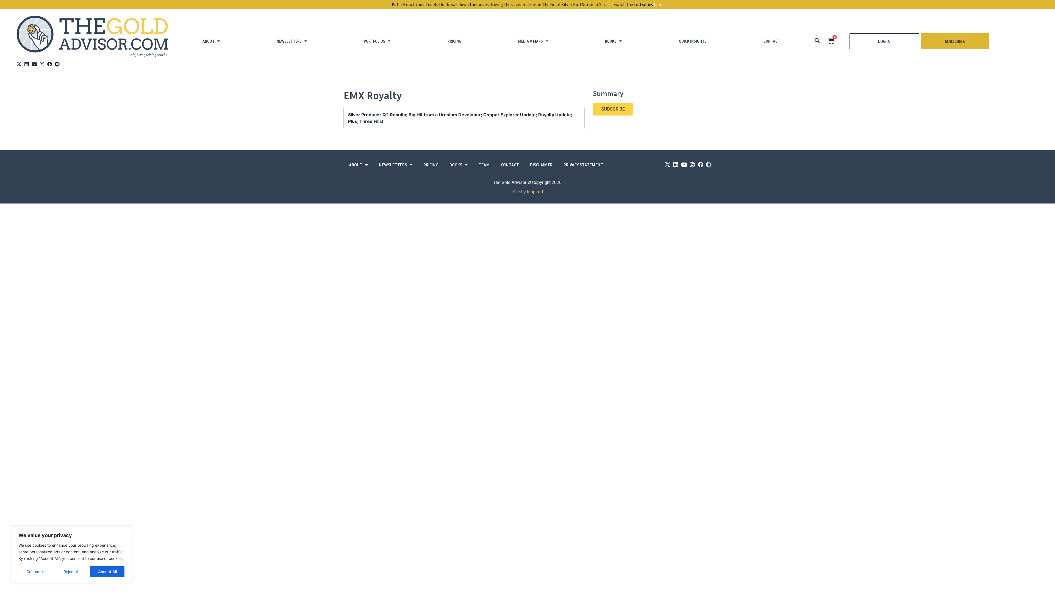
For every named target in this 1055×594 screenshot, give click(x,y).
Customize (36, 571)
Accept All (107, 571)
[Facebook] (49, 64)
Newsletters (289, 41)
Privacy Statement (583, 164)
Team (484, 164)
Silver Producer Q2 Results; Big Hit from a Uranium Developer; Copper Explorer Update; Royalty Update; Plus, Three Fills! (460, 118)
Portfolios (374, 41)
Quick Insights (693, 41)
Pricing (454, 41)
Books (611, 41)
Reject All (71, 571)
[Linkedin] (26, 64)
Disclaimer (541, 164)
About (208, 41)
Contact (772, 41)
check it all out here (619, 4)
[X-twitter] (18, 64)
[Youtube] (34, 64)
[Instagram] (42, 64)
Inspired (535, 191)
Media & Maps (530, 41)
